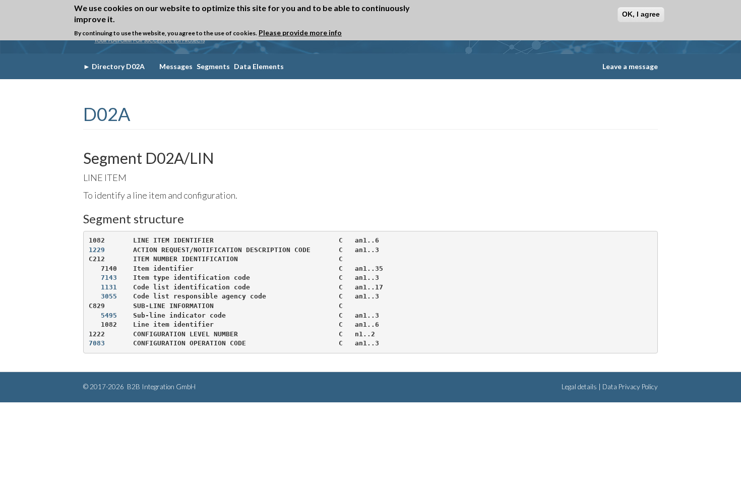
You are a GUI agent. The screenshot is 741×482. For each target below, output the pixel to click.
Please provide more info (300, 32)
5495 (109, 315)
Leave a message (630, 66)
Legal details (579, 387)
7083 (97, 343)
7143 (109, 277)
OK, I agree (641, 14)
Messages (176, 66)
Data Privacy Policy (630, 387)
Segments (213, 66)
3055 (109, 296)
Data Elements (259, 66)
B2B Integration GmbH (161, 387)
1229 (97, 250)
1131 (109, 287)
